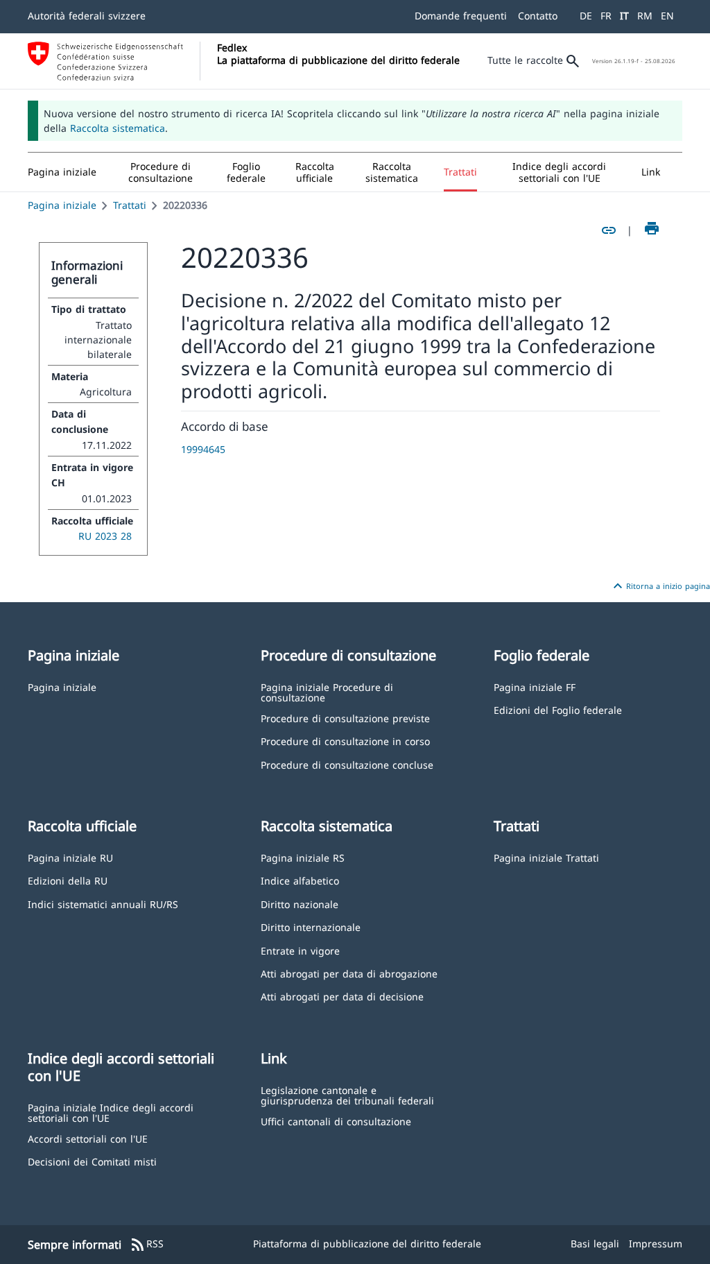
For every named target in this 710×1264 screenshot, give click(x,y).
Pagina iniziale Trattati (546, 857)
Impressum (655, 1243)
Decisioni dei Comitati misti (92, 1161)
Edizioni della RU (67, 880)
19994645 (203, 449)
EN (667, 15)
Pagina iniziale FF (534, 686)
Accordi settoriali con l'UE (88, 1138)
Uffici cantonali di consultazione (336, 1121)
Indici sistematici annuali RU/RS (103, 903)
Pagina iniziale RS (303, 857)
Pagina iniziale (62, 205)
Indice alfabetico (300, 880)
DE (586, 15)
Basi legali (595, 1243)
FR (606, 15)
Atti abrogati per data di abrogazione (349, 973)
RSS (147, 1244)
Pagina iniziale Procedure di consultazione (327, 692)
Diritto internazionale (311, 926)
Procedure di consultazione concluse (347, 764)
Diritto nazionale (299, 903)
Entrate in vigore (300, 950)
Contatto (537, 15)
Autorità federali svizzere (87, 15)
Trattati (129, 205)
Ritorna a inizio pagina (659, 586)
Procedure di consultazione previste (345, 718)
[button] (160, 172)
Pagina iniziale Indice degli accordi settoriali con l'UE (110, 1112)
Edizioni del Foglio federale (558, 709)
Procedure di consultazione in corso (345, 740)
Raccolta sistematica (117, 128)
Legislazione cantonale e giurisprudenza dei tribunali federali (347, 1095)
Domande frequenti (461, 15)
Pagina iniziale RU (70, 857)
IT (624, 15)
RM (644, 15)
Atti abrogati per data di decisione (342, 996)
